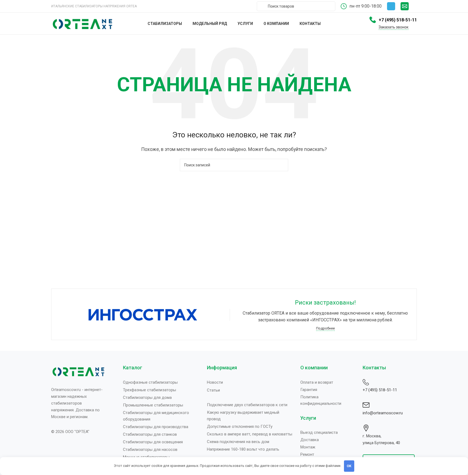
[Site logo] (82, 23)
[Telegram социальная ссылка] (391, 6)
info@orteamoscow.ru (383, 413)
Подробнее (325, 328)
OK (349, 466)
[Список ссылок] (161, 382)
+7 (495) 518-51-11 (380, 389)
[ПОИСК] (282, 165)
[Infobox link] (409, 6)
